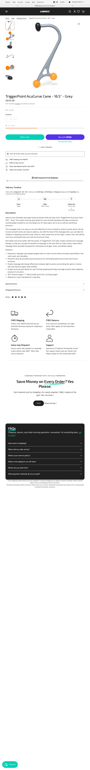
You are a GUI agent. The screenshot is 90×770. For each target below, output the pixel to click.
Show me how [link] (49, 403)
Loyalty (27, 2)
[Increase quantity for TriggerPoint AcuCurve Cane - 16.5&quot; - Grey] (14, 119)
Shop (12, 18)
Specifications (11, 284)
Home (7, 18)
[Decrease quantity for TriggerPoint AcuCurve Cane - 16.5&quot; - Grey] (7, 119)
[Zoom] (78, 23)
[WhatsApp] (22, 297)
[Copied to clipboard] (25, 297)
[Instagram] (57, 2)
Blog (33, 2)
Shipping (17, 104)
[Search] (70, 11)
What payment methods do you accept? (24, 474)
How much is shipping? (17, 443)
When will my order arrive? (19, 449)
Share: (7, 297)
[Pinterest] (19, 297)
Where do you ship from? (18, 468)
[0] (83, 11)
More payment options (65, 141)
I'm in (39, 403)
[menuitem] (8, 2)
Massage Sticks (21, 18)
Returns (7, 2)
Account (20, 2)
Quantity (8, 114)
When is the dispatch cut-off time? (22, 462)
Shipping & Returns (13, 290)
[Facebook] (54, 2)
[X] (15, 297)
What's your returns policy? (19, 455)
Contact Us (40, 2)
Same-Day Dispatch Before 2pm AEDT (46, 6)
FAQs (14, 2)
